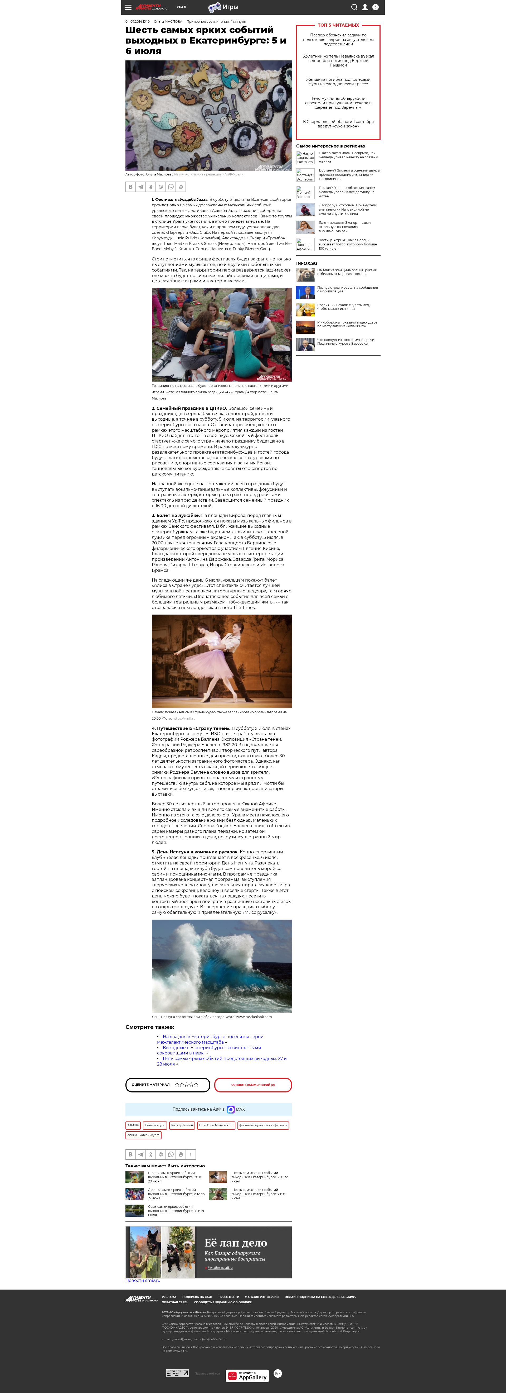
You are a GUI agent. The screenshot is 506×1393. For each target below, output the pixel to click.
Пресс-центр (228, 1297)
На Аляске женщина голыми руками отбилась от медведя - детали (347, 272)
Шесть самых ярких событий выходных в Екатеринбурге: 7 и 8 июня (258, 1194)
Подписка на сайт (197, 1297)
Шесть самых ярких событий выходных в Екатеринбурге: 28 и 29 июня (174, 1177)
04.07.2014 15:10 (137, 21)
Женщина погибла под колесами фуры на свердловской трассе (338, 81)
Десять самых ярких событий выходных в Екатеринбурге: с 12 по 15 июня (176, 1194)
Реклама (169, 1297)
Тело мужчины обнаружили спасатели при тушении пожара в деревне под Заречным (338, 103)
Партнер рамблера (207, 1373)
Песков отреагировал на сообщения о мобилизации (347, 289)
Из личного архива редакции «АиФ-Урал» (208, 174)
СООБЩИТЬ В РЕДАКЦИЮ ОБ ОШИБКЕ (223, 1302)
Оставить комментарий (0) (253, 1085)
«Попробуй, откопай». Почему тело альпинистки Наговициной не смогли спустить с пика (348, 209)
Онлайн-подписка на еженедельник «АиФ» (320, 1297)
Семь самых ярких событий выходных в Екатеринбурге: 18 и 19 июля (176, 1211)
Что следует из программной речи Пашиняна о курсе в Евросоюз (345, 341)
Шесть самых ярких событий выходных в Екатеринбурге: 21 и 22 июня (259, 1177)
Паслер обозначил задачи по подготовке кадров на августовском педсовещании (338, 39)
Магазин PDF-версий (262, 1297)
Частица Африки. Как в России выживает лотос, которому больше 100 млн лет (348, 244)
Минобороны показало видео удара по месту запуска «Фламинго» (347, 324)
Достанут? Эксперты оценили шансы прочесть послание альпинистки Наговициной (349, 174)
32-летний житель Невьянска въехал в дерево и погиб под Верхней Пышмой (338, 61)
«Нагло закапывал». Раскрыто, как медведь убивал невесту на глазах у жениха (348, 157)
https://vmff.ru (184, 718)
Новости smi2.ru (142, 1280)
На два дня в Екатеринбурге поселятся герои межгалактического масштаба (210, 1039)
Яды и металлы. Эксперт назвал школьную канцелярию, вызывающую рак (345, 227)
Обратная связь (175, 1302)
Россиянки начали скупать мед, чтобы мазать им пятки (343, 307)
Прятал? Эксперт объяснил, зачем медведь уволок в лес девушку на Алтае (347, 192)
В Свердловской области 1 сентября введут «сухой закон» (338, 124)
